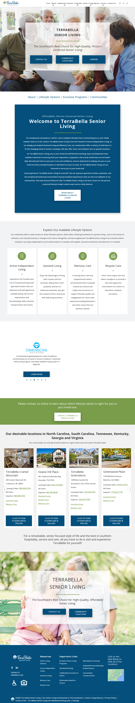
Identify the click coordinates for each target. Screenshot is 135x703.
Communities (98, 97)
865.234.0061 (57, 485)
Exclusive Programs (75, 97)
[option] (36, 359)
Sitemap (75, 700)
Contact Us (15, 672)
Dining (66, 668)
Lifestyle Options (49, 97)
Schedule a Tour (17, 675)
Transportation (89, 674)
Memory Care (82, 266)
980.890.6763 (19, 496)
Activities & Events (68, 674)
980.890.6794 (25, 488)
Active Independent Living (22, 267)
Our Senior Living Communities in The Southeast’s (62, 698)
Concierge (91, 661)
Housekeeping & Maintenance (93, 667)
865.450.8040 (52, 492)
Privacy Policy (110, 698)
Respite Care (113, 266)
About (32, 97)
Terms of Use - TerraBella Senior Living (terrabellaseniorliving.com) (42, 700)
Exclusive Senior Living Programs (68, 662)
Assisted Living (52, 266)
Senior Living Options (45, 662)
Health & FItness (67, 681)
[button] (5, 489)
